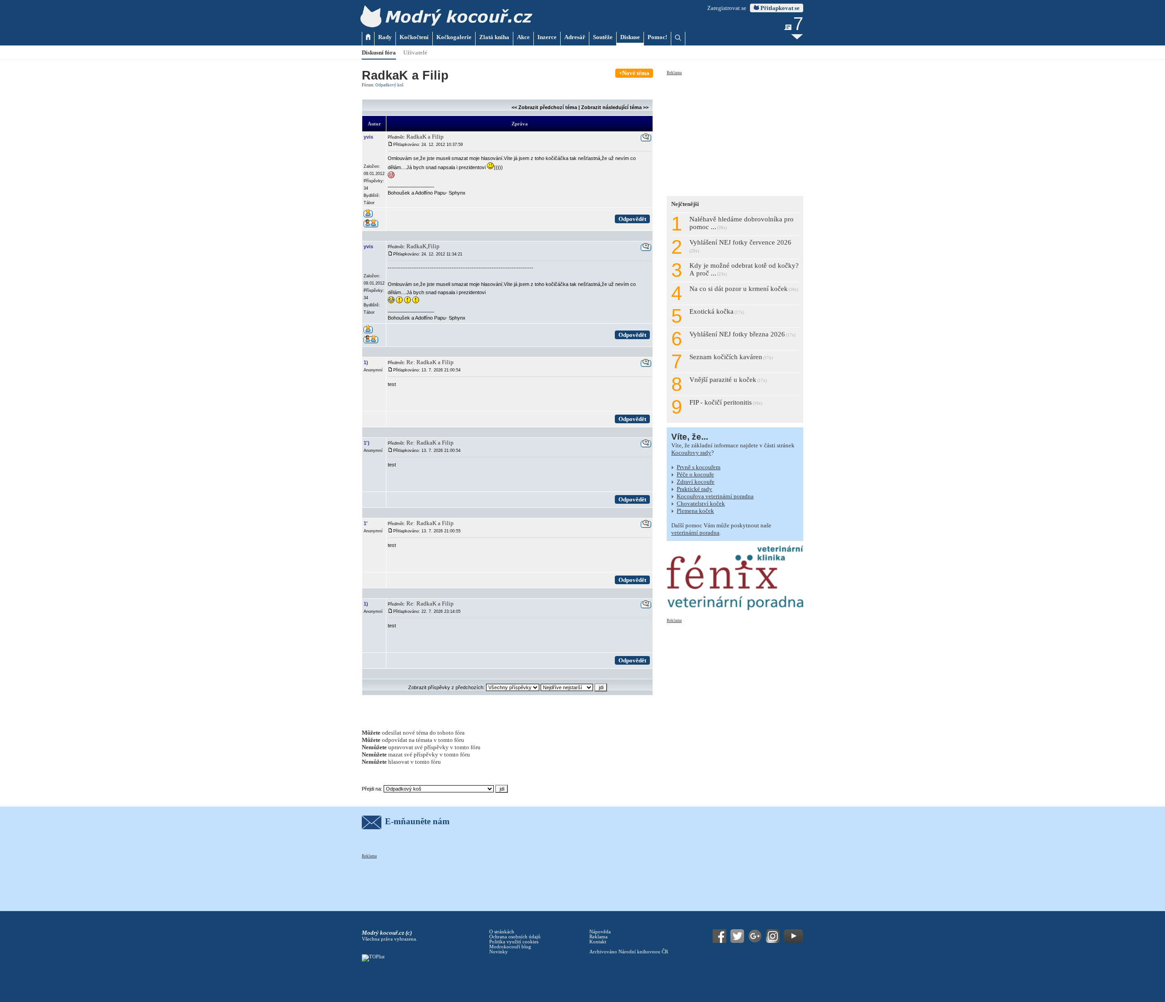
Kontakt (597, 941)
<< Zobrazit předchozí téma (544, 107)
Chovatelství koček (701, 503)
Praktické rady (694, 489)
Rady (385, 37)
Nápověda (600, 931)
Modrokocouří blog (510, 946)
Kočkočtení (414, 37)
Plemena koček (695, 510)
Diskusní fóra (379, 52)
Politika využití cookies (513, 941)
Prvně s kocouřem (698, 467)
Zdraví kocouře (695, 481)
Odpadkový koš (389, 85)
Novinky (498, 951)
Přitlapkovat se (779, 8)
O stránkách (501, 931)
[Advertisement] (735, 133)
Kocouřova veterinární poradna (715, 496)
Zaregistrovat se (726, 8)
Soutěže (603, 37)
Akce (523, 37)
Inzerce (547, 37)
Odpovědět (632, 218)
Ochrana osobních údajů (515, 936)
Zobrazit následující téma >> (614, 107)
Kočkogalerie (453, 37)
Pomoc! (657, 37)
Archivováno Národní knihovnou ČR (628, 951)
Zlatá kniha (494, 37)
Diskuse (630, 37)
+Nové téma (634, 73)
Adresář (574, 37)
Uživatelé (415, 52)
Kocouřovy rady (691, 452)
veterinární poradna (695, 532)
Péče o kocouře (695, 474)
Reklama (674, 72)
